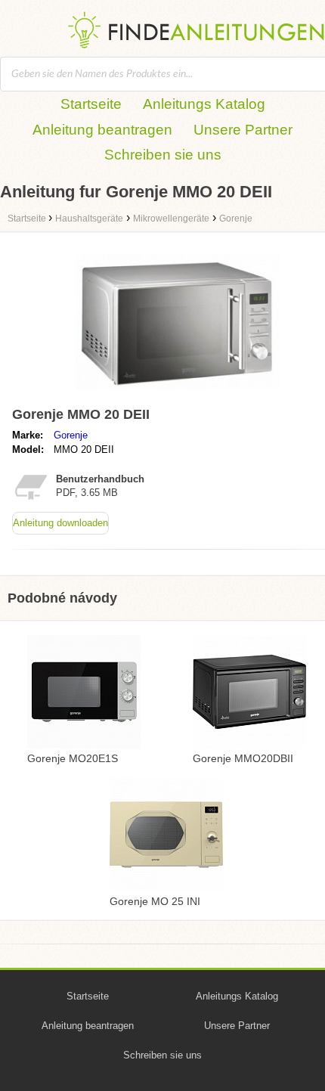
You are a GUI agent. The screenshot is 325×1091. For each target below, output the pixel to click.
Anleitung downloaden (60, 522)
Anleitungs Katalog (204, 104)
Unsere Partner (242, 130)
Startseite (91, 104)
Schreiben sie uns (162, 155)
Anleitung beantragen (102, 130)
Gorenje (71, 435)
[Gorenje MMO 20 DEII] (177, 393)
